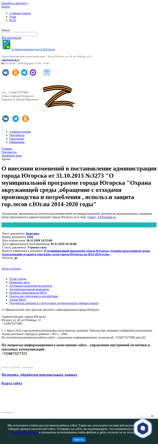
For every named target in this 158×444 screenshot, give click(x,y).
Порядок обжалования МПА (28, 292)
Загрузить (32, 233)
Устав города (17, 278)
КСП (12, 20)
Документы (16, 135)
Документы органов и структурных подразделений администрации (53, 303)
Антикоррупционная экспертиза (30, 285)
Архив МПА (17, 299)
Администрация (20, 13)
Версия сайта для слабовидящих (23, 26)
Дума (12, 16)
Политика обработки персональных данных (39, 375)
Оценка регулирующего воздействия (33, 296)
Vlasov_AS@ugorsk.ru (101, 217)
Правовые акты (19, 282)
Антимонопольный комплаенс (29, 289)
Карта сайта (12, 383)
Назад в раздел (11, 268)
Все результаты (11, 37)
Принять (79, 439)
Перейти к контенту (15, 3)
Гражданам (16, 138)
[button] (142, 428)
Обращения (16, 142)
